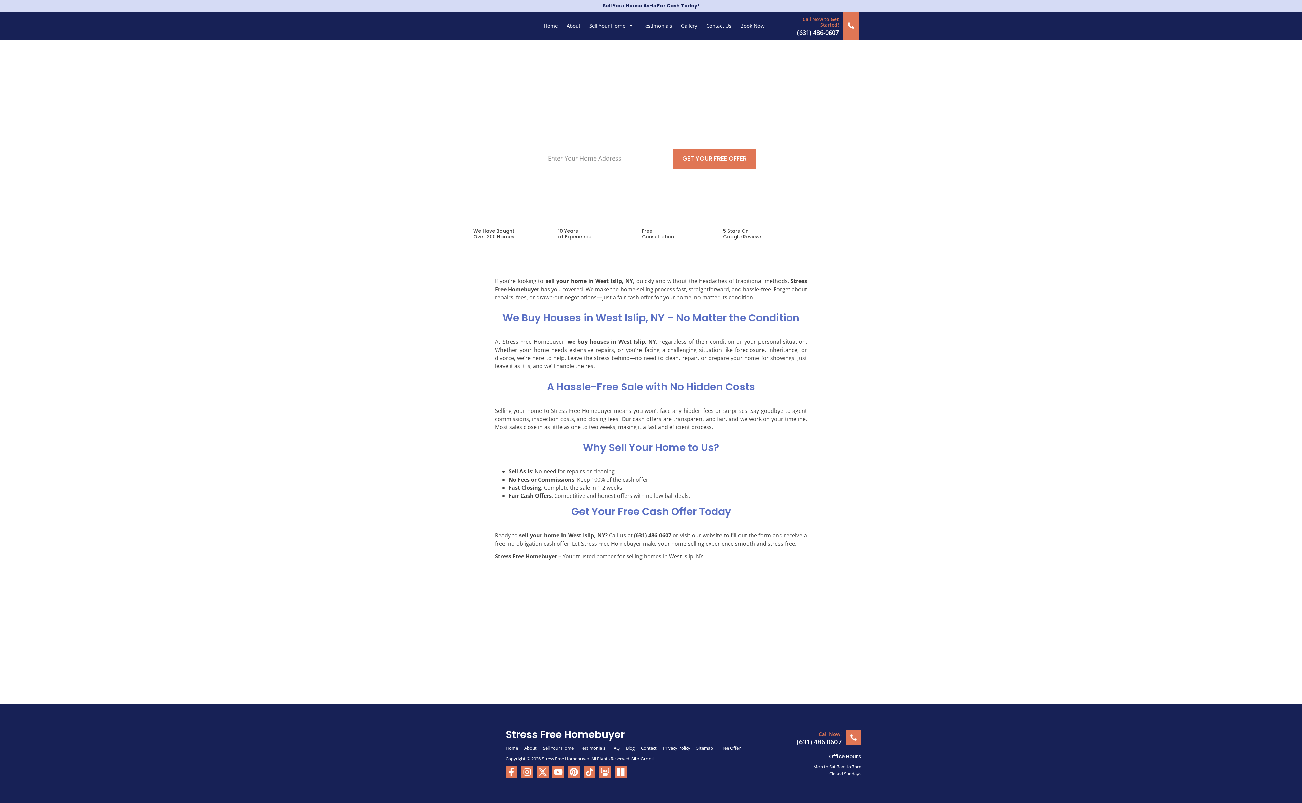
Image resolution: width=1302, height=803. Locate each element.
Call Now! (830, 734)
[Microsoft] (621, 772)
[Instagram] (527, 772)
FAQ (615, 748)
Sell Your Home (607, 25)
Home (551, 25)
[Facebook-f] (511, 772)
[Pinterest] (574, 772)
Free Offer (730, 748)
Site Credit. (643, 759)
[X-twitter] (543, 772)
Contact (649, 748)
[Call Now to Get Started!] (851, 26)
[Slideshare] (605, 772)
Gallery (689, 25)
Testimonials (657, 25)
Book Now (752, 25)
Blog (630, 748)
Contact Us (718, 25)
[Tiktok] (589, 772)
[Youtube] (558, 772)
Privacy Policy (676, 748)
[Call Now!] (853, 737)
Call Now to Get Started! (821, 22)
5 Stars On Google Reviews (743, 234)
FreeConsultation (658, 234)
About (573, 25)
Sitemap (705, 748)
